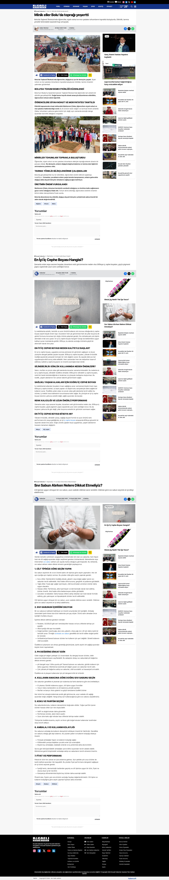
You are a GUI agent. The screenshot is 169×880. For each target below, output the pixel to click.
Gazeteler (112, 2)
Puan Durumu (123, 858)
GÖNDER (97, 239)
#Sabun (46, 784)
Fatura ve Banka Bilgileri (75, 850)
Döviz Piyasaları (124, 847)
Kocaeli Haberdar (40, 11)
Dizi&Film (105, 856)
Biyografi (105, 844)
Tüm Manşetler (91, 853)
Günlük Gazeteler (124, 864)
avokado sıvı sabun (62, 633)
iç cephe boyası (70, 420)
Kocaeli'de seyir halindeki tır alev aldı (125, 155)
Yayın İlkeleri (71, 856)
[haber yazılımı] (132, 878)
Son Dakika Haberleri (93, 850)
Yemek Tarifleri (106, 850)
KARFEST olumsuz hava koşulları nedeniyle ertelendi (125, 129)
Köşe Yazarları (91, 847)
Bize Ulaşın (71, 844)
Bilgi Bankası (50, 256)
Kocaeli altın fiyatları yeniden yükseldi (124, 165)
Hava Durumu (123, 853)
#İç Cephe (46, 429)
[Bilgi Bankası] (119, 288)
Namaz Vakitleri (124, 856)
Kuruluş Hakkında (73, 853)
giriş (51, 216)
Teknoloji (105, 858)
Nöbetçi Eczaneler (124, 861)
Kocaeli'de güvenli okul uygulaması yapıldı (125, 174)
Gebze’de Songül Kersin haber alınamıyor (125, 109)
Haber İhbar (71, 847)
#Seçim (38, 784)
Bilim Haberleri (106, 847)
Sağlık (104, 861)
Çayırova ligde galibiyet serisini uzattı (125, 119)
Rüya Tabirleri (106, 853)
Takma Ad (38, 214)
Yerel (48, 11)
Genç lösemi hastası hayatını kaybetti (124, 343)
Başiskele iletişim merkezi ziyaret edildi (126, 91)
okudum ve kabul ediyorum (52, 238)
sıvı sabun (47, 562)
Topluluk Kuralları (73, 858)
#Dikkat (54, 784)
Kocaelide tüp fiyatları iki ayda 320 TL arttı (125, 100)
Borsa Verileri (123, 841)
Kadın (104, 867)
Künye (69, 841)
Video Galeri (90, 844)
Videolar (119, 2)
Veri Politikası (72, 867)
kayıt (61, 216)
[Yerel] (119, 43)
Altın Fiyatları (123, 844)
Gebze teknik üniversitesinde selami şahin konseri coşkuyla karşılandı (125, 147)
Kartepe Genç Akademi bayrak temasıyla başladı (125, 137)
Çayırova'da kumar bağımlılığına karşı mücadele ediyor (124, 362)
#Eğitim (38, 204)
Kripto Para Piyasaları (125, 850)
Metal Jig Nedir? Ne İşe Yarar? (116, 299)
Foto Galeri (90, 841)
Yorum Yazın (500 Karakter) (43, 223)
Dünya (104, 864)
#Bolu (54, 204)
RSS (36, 878)
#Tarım (46, 204)
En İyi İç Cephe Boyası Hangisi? (117, 525)
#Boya (38, 429)
